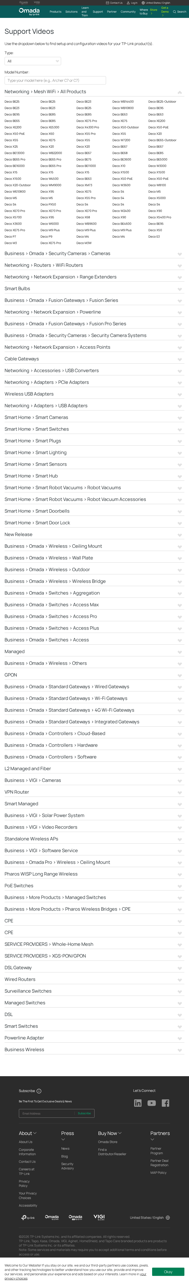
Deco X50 (155, 230)
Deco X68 (83, 217)
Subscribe (84, 1113)
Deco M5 (154, 191)
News (65, 1148)
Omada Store (107, 1142)
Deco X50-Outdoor (125, 127)
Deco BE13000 (14, 153)
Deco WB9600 (87, 224)
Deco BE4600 (121, 224)
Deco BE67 (119, 146)
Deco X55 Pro (86, 134)
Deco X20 (155, 134)
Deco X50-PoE (158, 127)
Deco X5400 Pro (159, 217)
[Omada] (52, 1217)
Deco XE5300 (50, 127)
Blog (64, 1156)
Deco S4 (118, 191)
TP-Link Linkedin (137, 1103)
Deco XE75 (119, 121)
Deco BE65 (12, 121)
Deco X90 (155, 211)
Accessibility (28, 1205)
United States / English (147, 1217)
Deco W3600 (121, 185)
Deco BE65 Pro (15, 159)
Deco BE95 (156, 108)
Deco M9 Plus (50, 230)
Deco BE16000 (15, 166)
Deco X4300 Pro (88, 127)
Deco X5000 (157, 198)
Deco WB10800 (123, 108)
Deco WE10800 (15, 191)
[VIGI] (99, 1217)
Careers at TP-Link (26, 1171)
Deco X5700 (13, 217)
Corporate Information (27, 1151)
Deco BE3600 (121, 159)
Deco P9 (46, 236)
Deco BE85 (48, 114)
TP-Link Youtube (151, 1103)
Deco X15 (11, 172)
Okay (168, 1271)
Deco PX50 (48, 204)
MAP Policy (158, 1172)
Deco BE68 (120, 153)
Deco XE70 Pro (15, 211)
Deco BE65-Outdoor (162, 140)
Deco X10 (118, 166)
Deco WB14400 (123, 101)
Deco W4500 (50, 179)
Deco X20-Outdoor (18, 185)
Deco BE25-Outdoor (162, 101)
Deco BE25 (12, 101)
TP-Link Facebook (165, 1103)
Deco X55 (119, 134)
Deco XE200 (156, 121)
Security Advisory (67, 1166)
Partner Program (157, 1150)
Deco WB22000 (51, 153)
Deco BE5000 (157, 159)
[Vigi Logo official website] (36, 3)
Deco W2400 (121, 211)
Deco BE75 (84, 159)
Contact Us (27, 1161)
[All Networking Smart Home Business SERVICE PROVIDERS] (33, 61)
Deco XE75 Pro (87, 121)
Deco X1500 (120, 172)
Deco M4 (83, 236)
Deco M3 (11, 243)
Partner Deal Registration (159, 1162)
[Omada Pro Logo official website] (23, 3)
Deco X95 (47, 191)
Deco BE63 (119, 114)
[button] (114, 3)
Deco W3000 (157, 166)
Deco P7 (10, 236)
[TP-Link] (28, 1217)
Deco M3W (84, 243)
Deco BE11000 (86, 166)
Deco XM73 (84, 185)
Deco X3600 (13, 224)
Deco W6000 (50, 224)
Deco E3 (154, 236)
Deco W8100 (157, 185)
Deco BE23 (84, 101)
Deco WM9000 (51, 185)
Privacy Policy (24, 1183)
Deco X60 (47, 134)
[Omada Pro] (75, 1217)
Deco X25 (11, 146)
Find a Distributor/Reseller (112, 1151)
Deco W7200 (121, 140)
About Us (25, 1142)
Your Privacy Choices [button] (28, 1195)
